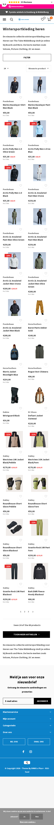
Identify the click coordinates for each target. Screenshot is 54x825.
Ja (24, 817)
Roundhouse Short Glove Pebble (12, 505)
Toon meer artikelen (25, 634)
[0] (49, 19)
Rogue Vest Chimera (38, 371)
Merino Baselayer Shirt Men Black (14, 106)
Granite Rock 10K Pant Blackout (14, 593)
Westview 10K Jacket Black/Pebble (13, 461)
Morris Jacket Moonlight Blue (10, 373)
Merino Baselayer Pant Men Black (39, 106)
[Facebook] (23, 751)
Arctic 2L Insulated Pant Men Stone (37, 194)
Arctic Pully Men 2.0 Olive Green (12, 150)
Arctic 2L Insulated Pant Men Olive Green (13, 238)
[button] (4, 19)
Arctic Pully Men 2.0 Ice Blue (39, 150)
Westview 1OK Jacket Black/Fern (38, 461)
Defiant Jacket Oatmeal (35, 417)
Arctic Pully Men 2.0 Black (12, 194)
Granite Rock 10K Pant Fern (39, 549)
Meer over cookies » (28, 822)
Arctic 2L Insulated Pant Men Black (37, 238)
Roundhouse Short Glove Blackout (12, 549)
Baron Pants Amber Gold (37, 329)
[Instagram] (30, 751)
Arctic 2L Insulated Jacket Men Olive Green (37, 283)
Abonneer (42, 701)
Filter (27, 57)
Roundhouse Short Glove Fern (37, 505)
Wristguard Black (11, 415)
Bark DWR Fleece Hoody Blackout (36, 593)
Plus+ (41, 768)
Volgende (33, 612)
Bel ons (14, 741)
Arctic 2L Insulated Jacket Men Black (12, 329)
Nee (37, 817)
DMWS (34, 768)
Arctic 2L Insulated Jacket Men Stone (12, 282)
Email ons (39, 741)
